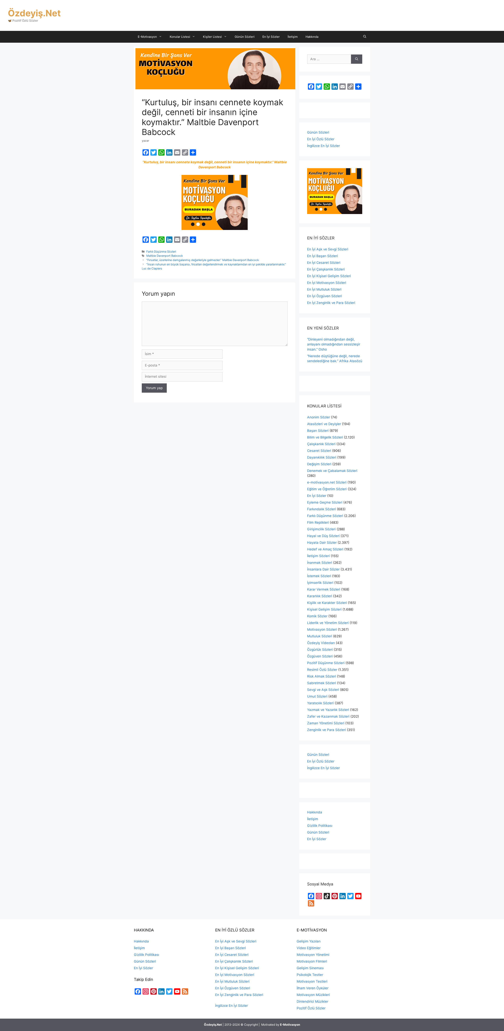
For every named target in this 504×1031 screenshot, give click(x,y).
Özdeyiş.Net (34, 13)
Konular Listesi (180, 37)
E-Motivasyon (147, 37)
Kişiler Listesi (212, 37)
